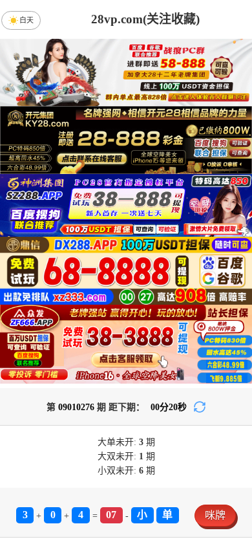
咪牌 (215, 515)
